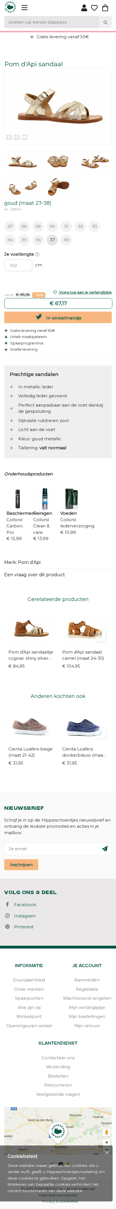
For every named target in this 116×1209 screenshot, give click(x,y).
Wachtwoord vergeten (87, 998)
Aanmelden (87, 980)
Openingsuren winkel (29, 1025)
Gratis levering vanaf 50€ (62, 36)
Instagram (23, 915)
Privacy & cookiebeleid (60, 1201)
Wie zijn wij (29, 1007)
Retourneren (58, 1085)
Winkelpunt (29, 1016)
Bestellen (58, 1076)
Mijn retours (87, 1025)
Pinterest (22, 926)
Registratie (87, 989)
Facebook (23, 904)
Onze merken (29, 989)
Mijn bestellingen (87, 1016)
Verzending (58, 1066)
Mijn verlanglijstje (87, 1007)
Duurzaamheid (29, 980)
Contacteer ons (58, 1057)
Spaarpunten (29, 998)
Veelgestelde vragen (58, 1094)
